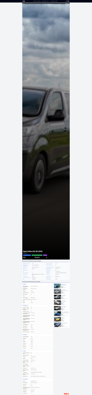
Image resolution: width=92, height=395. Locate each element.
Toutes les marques (38, 1)
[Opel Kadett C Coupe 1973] (57, 324)
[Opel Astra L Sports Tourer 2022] (57, 313)
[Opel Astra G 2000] (57, 302)
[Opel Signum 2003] (57, 291)
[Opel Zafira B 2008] (57, 297)
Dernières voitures (46, 1)
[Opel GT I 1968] (57, 319)
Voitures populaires (54, 1)
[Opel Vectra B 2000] (57, 308)
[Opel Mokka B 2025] (57, 286)
